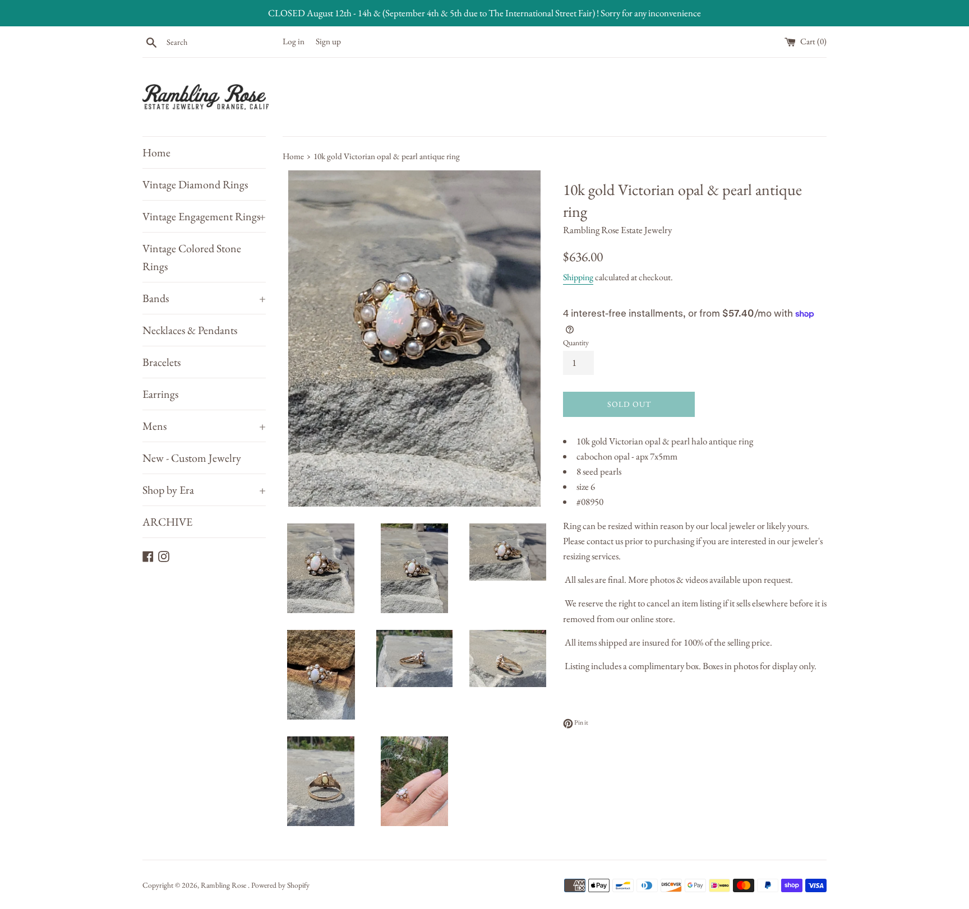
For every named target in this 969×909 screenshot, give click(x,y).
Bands (204, 298)
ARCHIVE (167, 521)
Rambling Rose (224, 885)
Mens (204, 426)
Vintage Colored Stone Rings (191, 257)
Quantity (576, 342)
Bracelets (161, 362)
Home (156, 152)
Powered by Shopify (280, 885)
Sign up (328, 41)
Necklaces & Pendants (189, 330)
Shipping (578, 277)
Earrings (160, 394)
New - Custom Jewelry (191, 458)
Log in (293, 41)
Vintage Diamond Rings (195, 184)
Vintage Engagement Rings (204, 216)
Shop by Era (204, 490)
